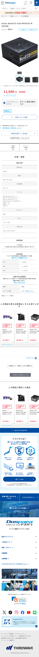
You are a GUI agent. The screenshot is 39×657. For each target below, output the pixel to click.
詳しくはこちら (19, 282)
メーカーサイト (9, 95)
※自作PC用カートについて (19, 138)
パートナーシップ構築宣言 (7, 640)
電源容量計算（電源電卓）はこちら (12, 128)
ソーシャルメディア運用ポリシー (9, 636)
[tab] (20, 366)
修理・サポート (6, 547)
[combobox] (23, 8)
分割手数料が (16, 13)
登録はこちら (29, 291)
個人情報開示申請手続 (21, 638)
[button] (19, 601)
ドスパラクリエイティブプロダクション (14, 564)
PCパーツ (4, 16)
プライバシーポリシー (20, 633)
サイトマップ (4, 633)
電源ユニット (14, 16)
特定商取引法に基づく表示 (7, 638)
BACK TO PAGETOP (20, 430)
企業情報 (4, 558)
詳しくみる (20, 479)
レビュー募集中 (7, 29)
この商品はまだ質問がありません (20, 375)
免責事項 (11, 633)
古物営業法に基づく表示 (25, 636)
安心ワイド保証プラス (19, 258)
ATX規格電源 (24, 16)
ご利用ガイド (6, 542)
